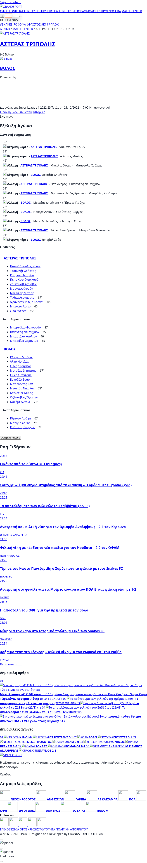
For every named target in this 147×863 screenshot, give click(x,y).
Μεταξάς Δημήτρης (23, 371)
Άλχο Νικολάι (19, 362)
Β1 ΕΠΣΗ (49, 11)
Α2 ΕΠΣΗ (37, 11)
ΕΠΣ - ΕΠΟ (73, 11)
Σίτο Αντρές (18, 311)
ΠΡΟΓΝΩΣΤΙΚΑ (111, 11)
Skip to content (10, 2)
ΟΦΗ (3, 11)
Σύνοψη (5, 112)
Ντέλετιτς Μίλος (21, 393)
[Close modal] (1, 839)
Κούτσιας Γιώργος (22, 427)
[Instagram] (14, 825)
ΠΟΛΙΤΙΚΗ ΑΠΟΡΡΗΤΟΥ (72, 829)
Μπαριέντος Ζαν (21, 384)
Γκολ (14, 112)
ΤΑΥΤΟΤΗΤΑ (47, 829)
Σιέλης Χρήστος (20, 366)
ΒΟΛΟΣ (7, 68)
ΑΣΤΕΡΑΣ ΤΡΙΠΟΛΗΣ (27, 44)
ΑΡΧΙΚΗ (5, 29)
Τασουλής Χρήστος (23, 271)
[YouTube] (23, 825)
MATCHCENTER (23, 29)
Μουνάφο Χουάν (21, 289)
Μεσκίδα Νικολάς (22, 388)
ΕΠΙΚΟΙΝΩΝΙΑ (9, 829)
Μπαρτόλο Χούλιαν (23, 336)
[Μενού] (20, 16)
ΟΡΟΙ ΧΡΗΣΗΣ (29, 829)
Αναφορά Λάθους (10, 437)
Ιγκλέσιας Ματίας (22, 293)
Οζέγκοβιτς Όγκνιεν (24, 397)
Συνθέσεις (25, 112)
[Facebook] (4, 825)
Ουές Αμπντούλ (21, 375)
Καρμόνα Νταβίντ (22, 275)
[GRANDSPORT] (11, 7)
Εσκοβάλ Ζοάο (20, 380)
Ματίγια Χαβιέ (20, 423)
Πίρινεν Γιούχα (20, 418)
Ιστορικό (39, 112)
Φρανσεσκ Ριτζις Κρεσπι (27, 302)
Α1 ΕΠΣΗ (26, 11)
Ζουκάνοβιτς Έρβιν (23, 284)
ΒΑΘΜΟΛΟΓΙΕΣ (90, 11)
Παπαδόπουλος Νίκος (25, 266)
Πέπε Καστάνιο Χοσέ (24, 280)
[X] (32, 825)
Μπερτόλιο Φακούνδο (25, 327)
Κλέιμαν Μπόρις (21, 357)
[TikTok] (41, 825)
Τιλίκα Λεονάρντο (22, 298)
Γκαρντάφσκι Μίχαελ (24, 332)
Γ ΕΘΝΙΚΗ (13, 11)
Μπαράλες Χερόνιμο (24, 341)
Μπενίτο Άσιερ (20, 306)
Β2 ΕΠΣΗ (61, 11)
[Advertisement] (73, 103)
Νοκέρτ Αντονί (20, 402)
